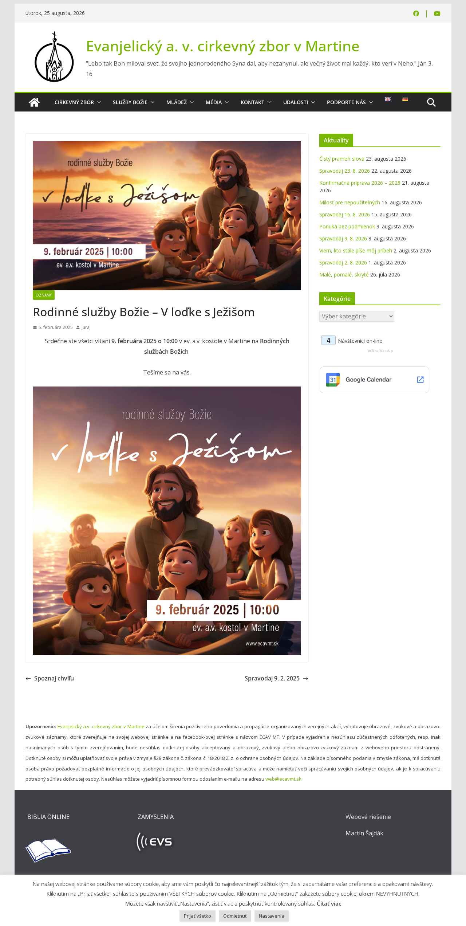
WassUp (386, 350)
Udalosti (295, 102)
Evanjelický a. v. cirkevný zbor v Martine (223, 46)
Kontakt (252, 102)
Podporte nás (346, 102)
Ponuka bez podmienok (347, 226)
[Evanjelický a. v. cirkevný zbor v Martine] (34, 102)
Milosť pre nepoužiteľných (349, 202)
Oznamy (44, 295)
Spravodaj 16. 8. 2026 (344, 214)
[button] (97, 102)
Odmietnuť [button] (235, 916)
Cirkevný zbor (74, 102)
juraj (86, 327)
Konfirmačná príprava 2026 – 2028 (359, 182)
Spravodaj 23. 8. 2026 (344, 170)
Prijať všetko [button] (197, 916)
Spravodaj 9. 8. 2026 (343, 238)
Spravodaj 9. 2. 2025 (272, 678)
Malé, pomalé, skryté (344, 274)
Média (214, 102)
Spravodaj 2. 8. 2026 (343, 262)
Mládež (176, 102)
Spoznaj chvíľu (54, 678)
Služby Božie (130, 102)
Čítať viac (329, 903)
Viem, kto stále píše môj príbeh (355, 250)
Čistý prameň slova (341, 158)
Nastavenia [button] (271, 916)
